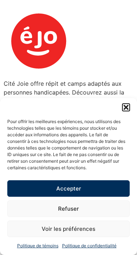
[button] (126, 107)
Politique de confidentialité (89, 245)
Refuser (68, 208)
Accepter (68, 188)
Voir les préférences (68, 228)
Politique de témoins (37, 245)
